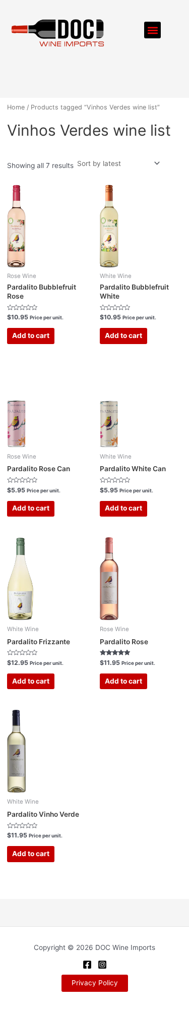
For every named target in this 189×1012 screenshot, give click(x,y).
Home (16, 107)
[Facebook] (87, 964)
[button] (152, 30)
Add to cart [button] (30, 335)
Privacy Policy (95, 983)
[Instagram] (102, 964)
